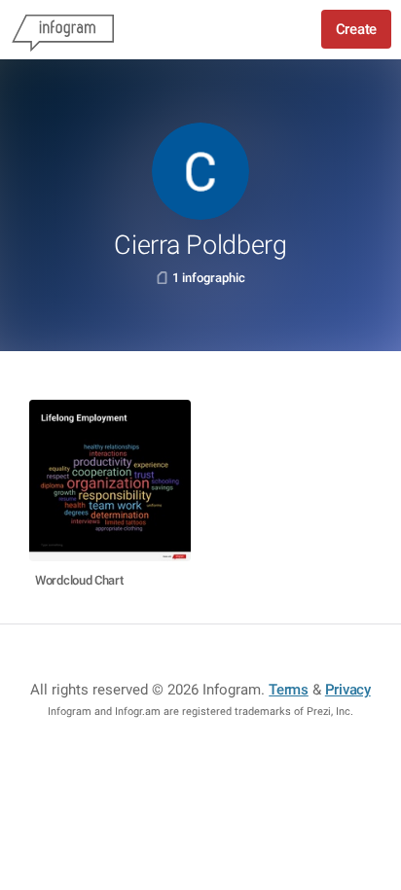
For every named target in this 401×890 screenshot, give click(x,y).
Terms (289, 689)
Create (356, 29)
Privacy (348, 689)
